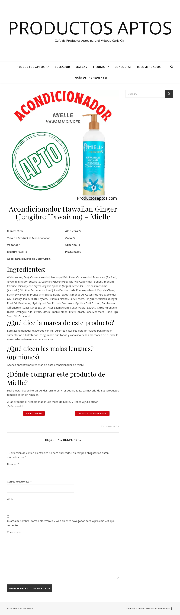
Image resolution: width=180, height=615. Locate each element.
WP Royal (28, 608)
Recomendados (149, 67)
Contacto (131, 608)
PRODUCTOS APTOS (31, 67)
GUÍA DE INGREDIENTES (91, 77)
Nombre (13, 464)
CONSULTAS (123, 67)
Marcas (81, 67)
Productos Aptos (90, 27)
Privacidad (151, 608)
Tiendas (99, 67)
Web (10, 499)
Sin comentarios (109, 426)
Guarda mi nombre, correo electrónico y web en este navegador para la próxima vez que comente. (61, 523)
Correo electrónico (19, 481)
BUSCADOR (62, 67)
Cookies (140, 608)
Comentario (14, 532)
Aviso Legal (164, 608)
